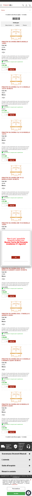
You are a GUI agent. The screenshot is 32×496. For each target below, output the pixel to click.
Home (3, 10)
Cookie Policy (14, 484)
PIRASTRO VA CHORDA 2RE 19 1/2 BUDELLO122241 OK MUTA (13, 178)
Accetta (16, 493)
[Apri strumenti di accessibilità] (28, 493)
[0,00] (30, 5)
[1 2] (5, 69)
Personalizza (16, 488)
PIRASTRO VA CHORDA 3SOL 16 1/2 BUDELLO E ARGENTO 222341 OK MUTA (14, 269)
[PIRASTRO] (3, 53)
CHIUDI (30, 480)
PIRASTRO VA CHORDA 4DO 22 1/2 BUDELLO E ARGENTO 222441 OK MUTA (16, 359)
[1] (5, 115)
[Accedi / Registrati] (26, 5)
